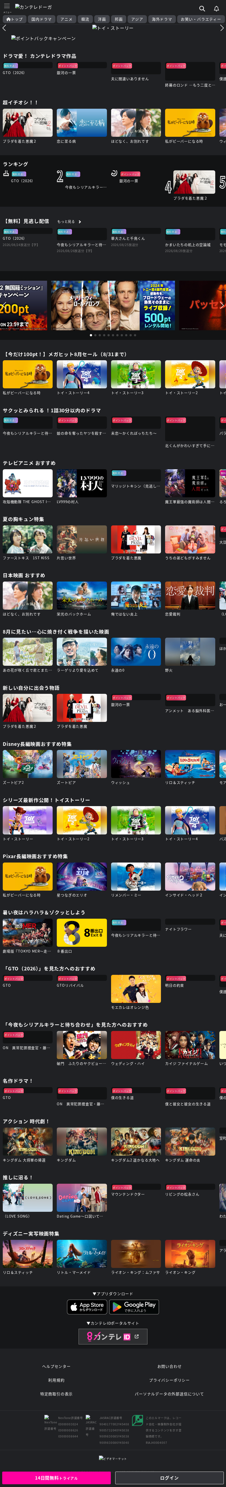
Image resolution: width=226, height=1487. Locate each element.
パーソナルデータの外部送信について (169, 1393)
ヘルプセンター (56, 1366)
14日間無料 (56, 1477)
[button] (4, 28)
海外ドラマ (162, 19)
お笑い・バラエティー (201, 19)
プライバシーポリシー (169, 1380)
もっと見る (66, 221)
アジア (137, 19)
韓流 (85, 19)
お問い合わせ (169, 1366)
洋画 (102, 19)
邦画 (119, 19)
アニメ (66, 19)
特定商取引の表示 (56, 1393)
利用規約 (56, 1380)
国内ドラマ (41, 19)
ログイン (169, 1477)
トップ (17, 19)
